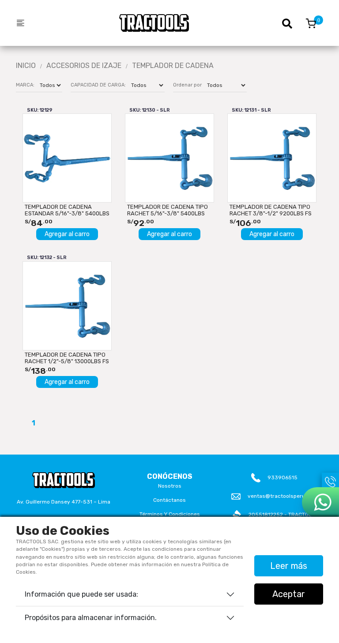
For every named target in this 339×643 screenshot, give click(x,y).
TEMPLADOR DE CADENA (173, 65)
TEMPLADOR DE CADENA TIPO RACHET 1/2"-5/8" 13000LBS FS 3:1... (67, 358)
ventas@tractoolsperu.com (282, 496)
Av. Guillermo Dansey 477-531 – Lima (63, 502)
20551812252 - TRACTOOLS (284, 514)
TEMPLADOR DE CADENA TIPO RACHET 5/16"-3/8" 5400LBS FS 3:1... (167, 210)
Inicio (26, 65)
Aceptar (288, 594)
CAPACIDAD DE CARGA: (98, 85)
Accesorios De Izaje (83, 65)
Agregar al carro (67, 234)
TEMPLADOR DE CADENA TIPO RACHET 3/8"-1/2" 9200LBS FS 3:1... (271, 210)
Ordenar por (187, 85)
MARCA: (25, 85)
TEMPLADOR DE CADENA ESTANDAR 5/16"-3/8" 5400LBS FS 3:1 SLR (67, 210)
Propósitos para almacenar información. (91, 617)
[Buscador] (291, 23)
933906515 (282, 477)
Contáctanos (169, 500)
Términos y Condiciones (169, 514)
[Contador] (311, 23)
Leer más (288, 565)
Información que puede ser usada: (81, 594)
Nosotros (169, 486)
